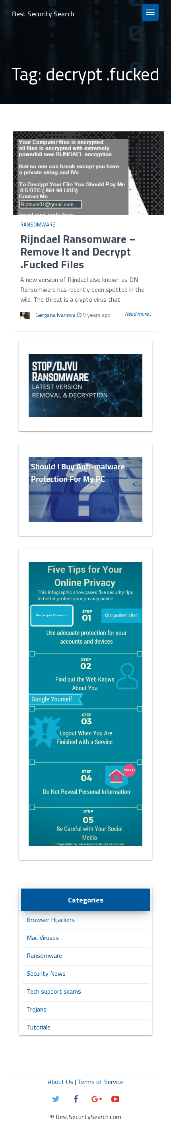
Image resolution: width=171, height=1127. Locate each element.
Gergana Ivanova (55, 315)
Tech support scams (54, 991)
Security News (46, 973)
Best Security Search (43, 13)
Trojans (37, 1009)
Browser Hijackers (51, 919)
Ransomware (37, 225)
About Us (60, 1081)
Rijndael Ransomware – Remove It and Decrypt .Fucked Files (78, 251)
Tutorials (39, 1027)
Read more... (138, 313)
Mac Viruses (43, 937)
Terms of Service (100, 1081)
